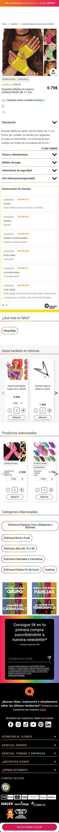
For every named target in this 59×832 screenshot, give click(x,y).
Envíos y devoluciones (15, 154)
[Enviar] (49, 658)
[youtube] (33, 724)
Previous (2, 391)
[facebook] (10, 724)
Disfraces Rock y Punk (17, 538)
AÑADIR (16, 417)
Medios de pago (11, 162)
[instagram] (18, 724)
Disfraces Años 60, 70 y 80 (19, 548)
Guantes (50, 569)
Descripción (9, 122)
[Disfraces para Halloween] (44, 613)
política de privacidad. (16, 675)
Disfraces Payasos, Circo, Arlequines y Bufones (30, 526)
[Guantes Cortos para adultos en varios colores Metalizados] (36, 444)
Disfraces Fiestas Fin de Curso (21, 569)
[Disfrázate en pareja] (44, 596)
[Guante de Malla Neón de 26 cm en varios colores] (7, 444)
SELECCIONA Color (29, 827)
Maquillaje (10, 330)
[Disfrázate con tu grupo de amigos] (14, 596)
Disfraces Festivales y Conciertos (23, 559)
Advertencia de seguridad (17, 170)
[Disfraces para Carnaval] (14, 613)
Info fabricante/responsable (18, 178)
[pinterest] (41, 724)
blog (43, 709)
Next (55, 391)
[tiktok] (25, 724)
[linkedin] (48, 724)
